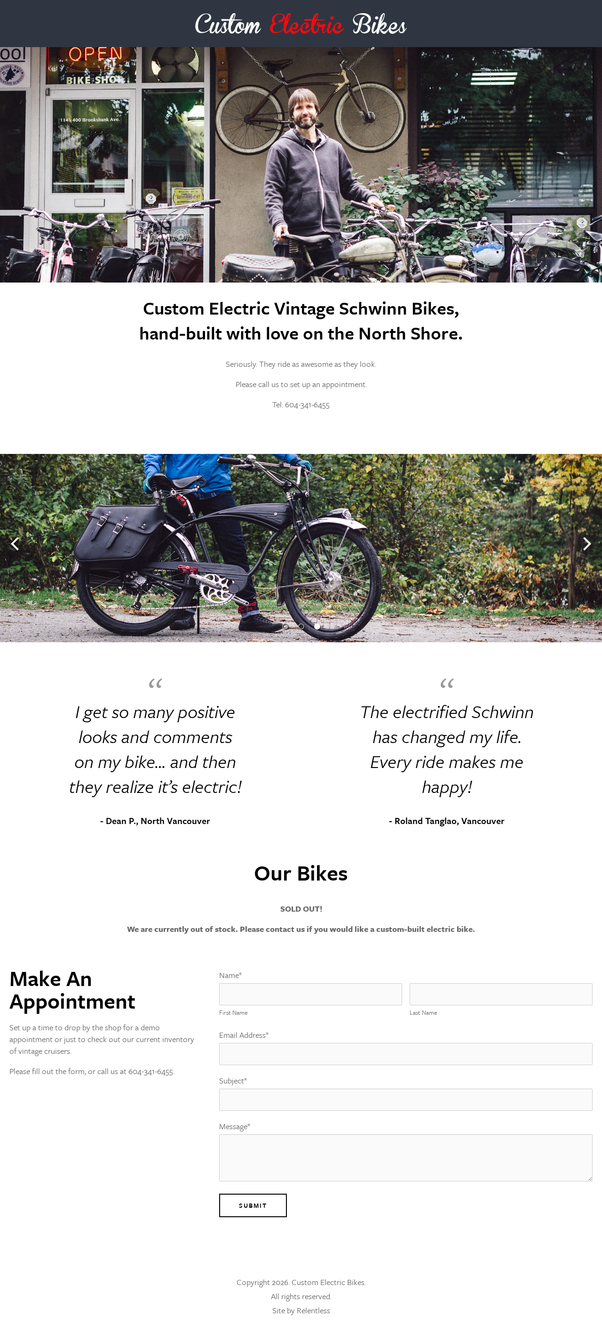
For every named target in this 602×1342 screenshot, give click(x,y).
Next (587, 544)
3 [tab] (317, 627)
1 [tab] (285, 627)
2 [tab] (301, 627)
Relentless (313, 1310)
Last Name (423, 1012)
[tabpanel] (301, 548)
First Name (233, 1012)
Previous (14, 544)
